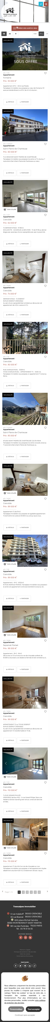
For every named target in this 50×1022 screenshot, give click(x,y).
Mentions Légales (25, 950)
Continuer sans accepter (25, 1015)
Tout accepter (34, 1009)
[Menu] (46, 4)
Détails (11, 102)
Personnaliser (16, 1009)
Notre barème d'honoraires (25, 956)
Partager (25, 102)
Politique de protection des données (25, 952)
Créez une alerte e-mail (27, 28)
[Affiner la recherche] (41, 4)
